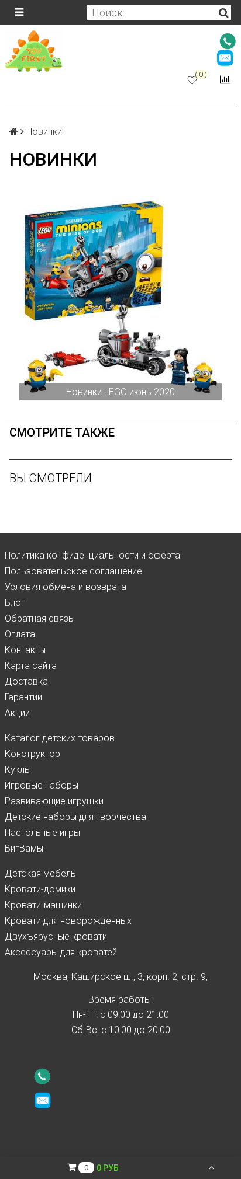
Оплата (20, 634)
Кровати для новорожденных (68, 920)
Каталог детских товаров (60, 738)
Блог (15, 602)
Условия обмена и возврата (65, 586)
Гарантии (23, 697)
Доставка (26, 681)
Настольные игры (42, 832)
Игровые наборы (41, 785)
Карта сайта (31, 665)
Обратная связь (39, 618)
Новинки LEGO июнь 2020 (120, 391)
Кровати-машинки (43, 905)
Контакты (25, 649)
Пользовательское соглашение (73, 571)
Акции (17, 712)
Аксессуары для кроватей (61, 952)
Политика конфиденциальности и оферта (92, 555)
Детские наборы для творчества (75, 816)
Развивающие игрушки (54, 801)
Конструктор (32, 753)
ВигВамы (24, 848)
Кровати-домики (40, 889)
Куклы (18, 769)
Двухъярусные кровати (56, 936)
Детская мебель (40, 873)
